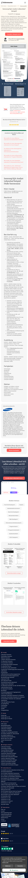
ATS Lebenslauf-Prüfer (6, 680)
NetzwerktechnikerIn (13, 515)
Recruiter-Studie (5, 804)
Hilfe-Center (4, 723)
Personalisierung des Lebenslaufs (9, 682)
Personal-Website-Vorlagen (7, 750)
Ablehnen (7, 866)
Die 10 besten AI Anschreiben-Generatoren (11, 776)
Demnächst (3, 706)
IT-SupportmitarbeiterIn (13, 530)
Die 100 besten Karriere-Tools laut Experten (11, 791)
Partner (2, 819)
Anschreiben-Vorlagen (6, 748)
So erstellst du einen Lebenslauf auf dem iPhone (12, 770)
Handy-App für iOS (5, 717)
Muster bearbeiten (14, 450)
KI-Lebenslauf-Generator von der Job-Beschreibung (13, 685)
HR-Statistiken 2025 (6, 796)
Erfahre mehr (5, 862)
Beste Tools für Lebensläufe (7, 787)
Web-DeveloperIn (13, 519)
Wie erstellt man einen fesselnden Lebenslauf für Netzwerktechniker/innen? (13, 161)
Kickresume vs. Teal (5, 802)
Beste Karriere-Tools (5, 789)
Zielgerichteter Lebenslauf (7, 683)
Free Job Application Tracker (8, 702)
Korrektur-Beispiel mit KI (14, 34)
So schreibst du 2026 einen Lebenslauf (10, 792)
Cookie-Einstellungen (6, 816)
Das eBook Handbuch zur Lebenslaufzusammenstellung (8, 736)
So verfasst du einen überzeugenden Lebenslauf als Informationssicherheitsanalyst (12, 150)
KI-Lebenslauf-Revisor (6, 666)
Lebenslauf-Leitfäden (6, 728)
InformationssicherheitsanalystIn (13, 522)
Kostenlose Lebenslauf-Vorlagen (8, 753)
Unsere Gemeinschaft (6, 740)
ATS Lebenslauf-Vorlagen (7, 751)
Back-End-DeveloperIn (13, 512)
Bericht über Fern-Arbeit (6, 738)
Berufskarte (3, 690)
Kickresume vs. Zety (5, 797)
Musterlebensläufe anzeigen (14, 573)
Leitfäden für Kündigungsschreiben (9, 732)
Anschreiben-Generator (6, 656)
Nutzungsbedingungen (6, 812)
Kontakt (3, 811)
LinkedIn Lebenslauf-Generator (8, 659)
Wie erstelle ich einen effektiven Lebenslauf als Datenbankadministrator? (13, 139)
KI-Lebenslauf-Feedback (7, 688)
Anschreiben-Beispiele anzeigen (14, 612)
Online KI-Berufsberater (6, 693)
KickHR (2, 708)
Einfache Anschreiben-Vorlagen (8, 763)
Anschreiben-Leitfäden (6, 730)
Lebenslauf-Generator (6, 654)
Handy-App (3, 715)
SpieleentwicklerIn (13, 533)
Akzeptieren (15, 870)
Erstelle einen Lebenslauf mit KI (14, 478)
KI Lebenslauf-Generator (7, 661)
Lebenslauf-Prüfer (5, 679)
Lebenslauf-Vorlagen (6, 746)
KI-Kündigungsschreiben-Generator (9, 664)
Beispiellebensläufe (5, 725)
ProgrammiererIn (14, 526)
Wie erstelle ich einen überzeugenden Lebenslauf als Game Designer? (13, 144)
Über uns (3, 809)
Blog (2, 741)
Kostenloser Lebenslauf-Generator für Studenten (12, 695)
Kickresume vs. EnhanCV (7, 801)
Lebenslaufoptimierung (6, 687)
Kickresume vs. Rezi (5, 799)
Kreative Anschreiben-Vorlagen (8, 761)
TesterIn (21, 504)
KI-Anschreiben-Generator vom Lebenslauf (11, 698)
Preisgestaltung (4, 710)
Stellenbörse (4, 700)
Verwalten (20, 866)
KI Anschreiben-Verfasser (7, 662)
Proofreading (4, 705)
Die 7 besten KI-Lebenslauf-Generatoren (10, 774)
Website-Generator (5, 657)
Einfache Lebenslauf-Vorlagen (8, 755)
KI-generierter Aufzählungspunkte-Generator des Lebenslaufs (12, 670)
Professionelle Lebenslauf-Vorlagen (9, 756)
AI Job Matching (5, 703)
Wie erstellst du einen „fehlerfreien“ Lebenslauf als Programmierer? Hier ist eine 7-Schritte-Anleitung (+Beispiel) (13, 167)
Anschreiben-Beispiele (6, 727)
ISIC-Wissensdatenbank (6, 771)
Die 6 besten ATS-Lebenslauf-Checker (10, 778)
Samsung (18, 14)
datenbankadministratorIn (13, 508)
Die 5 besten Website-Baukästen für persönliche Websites (12, 780)
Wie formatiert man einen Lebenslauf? (10, 794)
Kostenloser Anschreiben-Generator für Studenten (13, 697)
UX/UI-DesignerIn (13, 537)
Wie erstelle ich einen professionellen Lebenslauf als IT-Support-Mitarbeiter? (13, 156)
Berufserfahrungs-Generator (7, 677)
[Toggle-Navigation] (25, 2)
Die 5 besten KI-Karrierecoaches (8, 783)
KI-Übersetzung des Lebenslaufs (8, 667)
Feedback (3, 820)
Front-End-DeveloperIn (9, 504)
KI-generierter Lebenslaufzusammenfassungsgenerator (10, 673)
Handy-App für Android (6, 718)
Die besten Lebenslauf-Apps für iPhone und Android (13, 786)
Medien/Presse (4, 817)
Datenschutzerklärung (6, 814)
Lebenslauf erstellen (8, 641)
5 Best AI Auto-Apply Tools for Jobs (9, 784)
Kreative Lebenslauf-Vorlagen (8, 758)
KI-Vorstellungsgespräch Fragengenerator (11, 692)
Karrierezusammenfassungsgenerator (10, 675)
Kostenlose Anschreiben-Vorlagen (9, 759)
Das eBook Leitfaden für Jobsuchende (10, 733)
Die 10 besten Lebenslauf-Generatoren (10, 773)
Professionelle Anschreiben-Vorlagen (9, 764)
